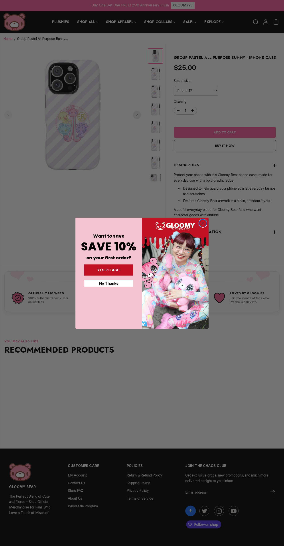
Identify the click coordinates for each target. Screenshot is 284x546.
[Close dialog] (203, 223)
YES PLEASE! (108, 270)
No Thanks (108, 283)
